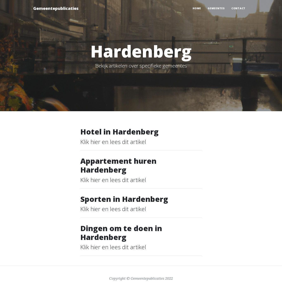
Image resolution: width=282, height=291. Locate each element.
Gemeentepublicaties (55, 8)
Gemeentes (216, 8)
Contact (238, 8)
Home (197, 8)
